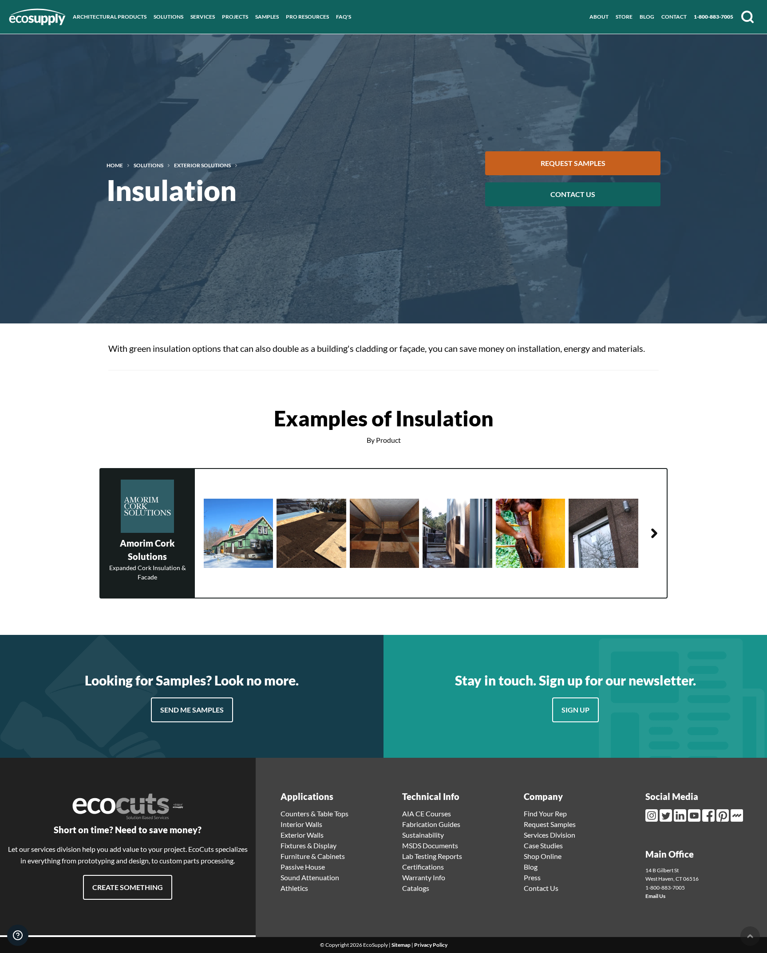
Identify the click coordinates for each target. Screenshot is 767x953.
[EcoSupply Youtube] (695, 815)
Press (532, 877)
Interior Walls (301, 824)
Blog (647, 16)
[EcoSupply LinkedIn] (681, 815)
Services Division (549, 835)
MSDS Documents (430, 845)
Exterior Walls (302, 835)
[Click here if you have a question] (17, 935)
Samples (267, 16)
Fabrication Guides (431, 824)
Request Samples (573, 163)
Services (202, 16)
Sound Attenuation (310, 877)
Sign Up (575, 709)
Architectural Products (109, 16)
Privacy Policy (430, 944)
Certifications (423, 866)
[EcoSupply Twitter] (667, 815)
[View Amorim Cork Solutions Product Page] (654, 533)
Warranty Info (423, 877)
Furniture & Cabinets (313, 856)
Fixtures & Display (308, 845)
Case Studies (543, 845)
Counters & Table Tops (314, 813)
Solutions (168, 16)
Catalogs (415, 888)
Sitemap (401, 944)
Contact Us (572, 194)
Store (624, 16)
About (599, 16)
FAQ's (343, 16)
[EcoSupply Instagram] (652, 815)
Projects (235, 16)
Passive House (303, 866)
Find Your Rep (545, 813)
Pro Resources (307, 16)
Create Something (127, 887)
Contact (674, 16)
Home (115, 165)
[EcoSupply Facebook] (709, 815)
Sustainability (423, 835)
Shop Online (542, 856)
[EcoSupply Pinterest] (723, 815)
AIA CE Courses (426, 813)
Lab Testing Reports (432, 856)
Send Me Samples (192, 709)
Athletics (294, 888)
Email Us (655, 896)
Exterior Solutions (202, 165)
